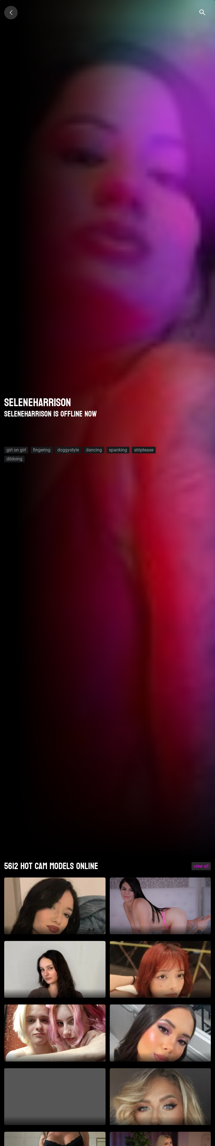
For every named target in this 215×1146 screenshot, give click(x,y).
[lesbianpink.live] (11, 12)
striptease (143, 450)
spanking (118, 450)
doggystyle (68, 450)
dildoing (14, 459)
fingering (41, 450)
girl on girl (16, 450)
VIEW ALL (201, 866)
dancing (94, 450)
